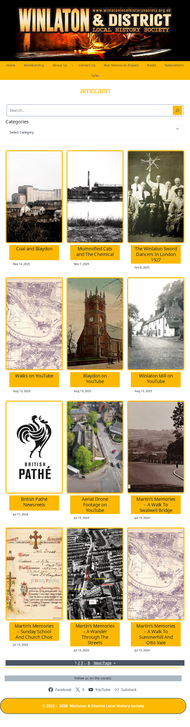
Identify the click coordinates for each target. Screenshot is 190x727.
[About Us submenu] (72, 65)
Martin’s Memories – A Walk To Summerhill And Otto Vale (155, 634)
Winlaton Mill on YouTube (156, 378)
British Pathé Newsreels (34, 502)
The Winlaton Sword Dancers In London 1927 (156, 254)
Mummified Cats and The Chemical (95, 251)
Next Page (104, 662)
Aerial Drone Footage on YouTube (95, 504)
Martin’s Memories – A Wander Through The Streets (95, 634)
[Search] (177, 110)
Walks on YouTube (34, 376)
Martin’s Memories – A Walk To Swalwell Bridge (155, 504)
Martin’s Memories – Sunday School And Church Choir (34, 631)
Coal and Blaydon (34, 249)
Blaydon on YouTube (95, 378)
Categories (17, 121)
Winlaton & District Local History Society (107, 705)
